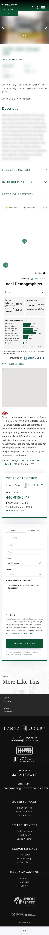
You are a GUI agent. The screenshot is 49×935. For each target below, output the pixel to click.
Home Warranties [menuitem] (24, 811)
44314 (8, 464)
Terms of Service (23, 654)
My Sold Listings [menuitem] (24, 862)
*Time (8, 569)
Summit (30, 460)
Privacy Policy (28, 633)
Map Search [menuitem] (24, 854)
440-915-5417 (34, 8)
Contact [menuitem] (24, 885)
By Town (8, 701)
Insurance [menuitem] (24, 878)
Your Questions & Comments (18, 580)
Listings (14, 460)
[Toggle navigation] (43, 7)
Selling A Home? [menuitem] (24, 838)
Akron (39, 460)
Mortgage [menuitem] (24, 882)
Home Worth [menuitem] (24, 815)
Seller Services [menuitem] (24, 831)
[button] (4, 27)
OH (22, 460)
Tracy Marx (7, 9)
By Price (8, 711)
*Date (8, 558)
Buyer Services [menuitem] (24, 807)
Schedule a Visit (34, 530)
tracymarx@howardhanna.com (24, 786)
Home (5, 460)
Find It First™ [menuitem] (24, 835)
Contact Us (10, 511)
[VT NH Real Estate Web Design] (24, 901)
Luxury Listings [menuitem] (24, 858)
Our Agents (20, 511)
